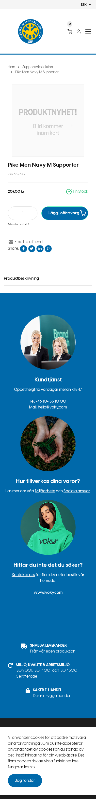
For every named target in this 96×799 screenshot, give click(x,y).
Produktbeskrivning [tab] (21, 278)
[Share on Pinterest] (48, 249)
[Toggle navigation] (88, 32)
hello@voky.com (52, 407)
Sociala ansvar (77, 491)
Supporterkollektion (37, 67)
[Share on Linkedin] (40, 249)
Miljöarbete (45, 491)
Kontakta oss (23, 574)
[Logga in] (78, 31)
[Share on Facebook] (23, 249)
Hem (11, 67)
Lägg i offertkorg (64, 213)
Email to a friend (28, 241)
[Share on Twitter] (32, 249)
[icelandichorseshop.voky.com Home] (30, 31)
